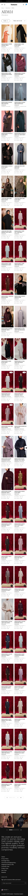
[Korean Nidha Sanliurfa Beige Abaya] (21, 772)
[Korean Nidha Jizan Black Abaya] (21, 34)
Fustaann (11, 893)
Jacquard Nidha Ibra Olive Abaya (20, 199)
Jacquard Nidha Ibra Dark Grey (20, 166)
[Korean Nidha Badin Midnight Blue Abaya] (21, 447)
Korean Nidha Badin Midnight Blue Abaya (20, 459)
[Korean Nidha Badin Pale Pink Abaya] (21, 414)
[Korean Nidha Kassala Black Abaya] (7, 154)
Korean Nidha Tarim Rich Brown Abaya (7, 297)
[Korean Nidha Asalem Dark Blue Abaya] (7, 642)
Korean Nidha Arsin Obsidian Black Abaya (6, 74)
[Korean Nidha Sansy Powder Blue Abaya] (21, 642)
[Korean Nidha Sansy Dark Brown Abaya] (7, 674)
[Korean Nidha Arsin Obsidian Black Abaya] (7, 63)
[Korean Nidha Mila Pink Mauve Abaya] (7, 414)
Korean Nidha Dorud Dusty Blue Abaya (20, 524)
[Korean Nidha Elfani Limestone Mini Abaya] (21, 316)
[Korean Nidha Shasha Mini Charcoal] (7, 92)
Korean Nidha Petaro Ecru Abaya (20, 720)
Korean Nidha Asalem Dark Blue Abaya (6, 654)
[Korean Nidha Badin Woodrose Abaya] (7, 447)
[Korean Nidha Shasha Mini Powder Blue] (21, 92)
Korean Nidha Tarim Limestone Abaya (19, 264)
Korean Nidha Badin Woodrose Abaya (6, 459)
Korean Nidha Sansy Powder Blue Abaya (19, 654)
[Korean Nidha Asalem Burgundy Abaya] (21, 609)
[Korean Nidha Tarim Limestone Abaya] (21, 251)
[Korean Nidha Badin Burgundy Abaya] (7, 479)
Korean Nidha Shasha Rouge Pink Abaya (20, 74)
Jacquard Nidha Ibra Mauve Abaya (6, 199)
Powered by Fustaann (18, 893)
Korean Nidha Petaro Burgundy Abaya (6, 785)
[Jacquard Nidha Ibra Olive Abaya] (21, 186)
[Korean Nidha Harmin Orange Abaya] (7, 34)
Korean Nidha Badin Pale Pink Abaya (21, 427)
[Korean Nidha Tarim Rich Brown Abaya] (7, 284)
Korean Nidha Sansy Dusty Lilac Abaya (19, 687)
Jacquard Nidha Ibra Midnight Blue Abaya (6, 231)
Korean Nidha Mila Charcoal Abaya (19, 394)
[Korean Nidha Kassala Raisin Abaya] (7, 121)
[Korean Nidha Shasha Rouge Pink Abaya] (21, 63)
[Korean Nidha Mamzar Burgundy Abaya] (7, 316)
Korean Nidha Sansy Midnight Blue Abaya (6, 720)
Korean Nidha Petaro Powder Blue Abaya (20, 752)
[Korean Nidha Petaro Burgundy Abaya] (7, 772)
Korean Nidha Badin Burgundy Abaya (6, 492)
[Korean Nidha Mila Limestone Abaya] (7, 381)
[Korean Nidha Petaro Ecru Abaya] (21, 707)
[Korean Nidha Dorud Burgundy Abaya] (7, 512)
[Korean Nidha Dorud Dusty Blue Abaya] (21, 512)
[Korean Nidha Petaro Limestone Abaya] (7, 739)
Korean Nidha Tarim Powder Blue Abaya (6, 264)
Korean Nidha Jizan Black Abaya (19, 44)
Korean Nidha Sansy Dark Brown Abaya (6, 687)
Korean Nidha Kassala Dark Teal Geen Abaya (20, 134)
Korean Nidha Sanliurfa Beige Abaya (20, 785)
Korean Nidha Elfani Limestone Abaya (19, 362)
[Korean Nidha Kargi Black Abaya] (7, 349)
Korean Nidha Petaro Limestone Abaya (6, 752)
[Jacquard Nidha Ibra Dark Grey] (21, 154)
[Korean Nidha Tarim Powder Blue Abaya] (7, 251)
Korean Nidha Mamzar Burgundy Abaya (6, 329)
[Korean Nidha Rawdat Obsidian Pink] (21, 284)
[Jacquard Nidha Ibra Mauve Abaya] (7, 186)
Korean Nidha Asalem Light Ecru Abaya (6, 622)
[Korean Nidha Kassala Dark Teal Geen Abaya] (21, 121)
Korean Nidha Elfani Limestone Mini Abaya (20, 329)
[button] (4, 4)
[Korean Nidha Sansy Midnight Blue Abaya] (7, 707)
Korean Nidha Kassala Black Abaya (6, 166)
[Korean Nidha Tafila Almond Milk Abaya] (21, 577)
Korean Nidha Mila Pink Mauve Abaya (7, 427)
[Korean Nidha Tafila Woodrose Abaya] (7, 577)
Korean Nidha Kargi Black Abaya (6, 362)
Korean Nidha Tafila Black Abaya (6, 557)
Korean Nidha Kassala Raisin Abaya (6, 134)
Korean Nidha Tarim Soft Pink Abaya (19, 231)
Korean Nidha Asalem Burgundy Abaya (20, 622)
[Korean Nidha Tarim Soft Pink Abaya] (21, 219)
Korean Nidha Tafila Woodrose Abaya (6, 589)
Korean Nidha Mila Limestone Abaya (5, 394)
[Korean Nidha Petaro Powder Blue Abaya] (21, 739)
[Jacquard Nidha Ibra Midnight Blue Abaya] (7, 219)
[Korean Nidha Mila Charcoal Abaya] (21, 381)
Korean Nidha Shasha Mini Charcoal (6, 103)
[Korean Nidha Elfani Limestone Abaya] (21, 349)
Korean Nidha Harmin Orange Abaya (6, 44)
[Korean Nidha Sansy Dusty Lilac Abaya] (21, 674)
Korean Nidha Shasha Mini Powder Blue (20, 103)
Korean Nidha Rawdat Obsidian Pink (20, 297)
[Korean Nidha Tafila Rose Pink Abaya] (21, 544)
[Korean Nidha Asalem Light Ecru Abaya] (7, 609)
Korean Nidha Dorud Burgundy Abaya (6, 524)
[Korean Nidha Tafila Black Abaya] (7, 544)
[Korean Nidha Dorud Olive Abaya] (21, 479)
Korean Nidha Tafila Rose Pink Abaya (19, 557)
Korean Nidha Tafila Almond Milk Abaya (19, 589)
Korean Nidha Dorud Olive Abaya (20, 492)
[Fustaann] (14, 4)
